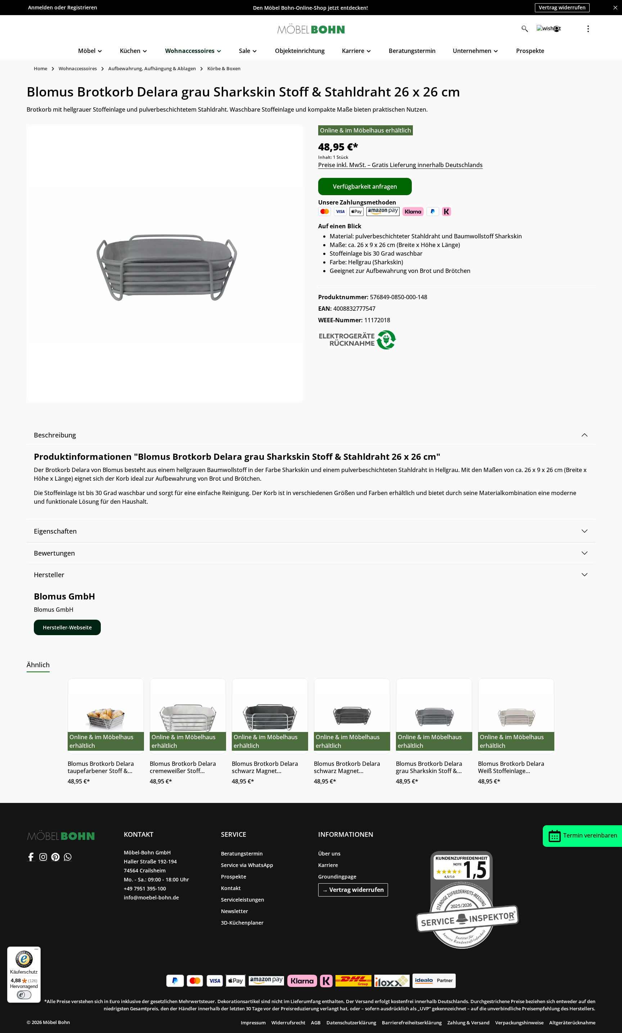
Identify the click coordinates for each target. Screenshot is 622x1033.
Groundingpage (337, 876)
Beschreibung (55, 435)
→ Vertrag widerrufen (353, 890)
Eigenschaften (55, 531)
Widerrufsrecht (288, 1022)
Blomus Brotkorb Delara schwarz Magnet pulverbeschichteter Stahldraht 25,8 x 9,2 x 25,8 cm (350, 767)
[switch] (24, 995)
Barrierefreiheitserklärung (412, 1022)
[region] (165, 263)
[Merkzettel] (540, 29)
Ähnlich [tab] (38, 664)
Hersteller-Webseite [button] (67, 627)
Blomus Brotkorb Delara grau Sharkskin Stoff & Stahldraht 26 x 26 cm (429, 767)
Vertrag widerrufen (562, 7)
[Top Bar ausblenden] (615, 8)
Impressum (253, 1022)
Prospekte (233, 876)
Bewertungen (54, 553)
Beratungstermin (242, 853)
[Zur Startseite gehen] (311, 29)
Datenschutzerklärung (351, 1022)
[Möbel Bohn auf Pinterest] (55, 857)
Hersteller (49, 574)
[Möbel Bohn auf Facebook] (31, 857)
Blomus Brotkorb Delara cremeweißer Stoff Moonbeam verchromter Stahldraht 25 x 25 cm (183, 767)
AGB (316, 1022)
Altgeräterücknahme (572, 1022)
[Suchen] (525, 29)
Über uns (329, 853)
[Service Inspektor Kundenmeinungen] (467, 898)
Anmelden (40, 7)
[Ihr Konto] (556, 29)
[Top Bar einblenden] (588, 29)
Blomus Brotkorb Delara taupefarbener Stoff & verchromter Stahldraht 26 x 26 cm (104, 767)
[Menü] (36, 951)
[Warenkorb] (572, 29)
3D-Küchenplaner (242, 922)
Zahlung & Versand (468, 1022)
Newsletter (234, 911)
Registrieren (82, 7)
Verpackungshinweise (519, 1022)
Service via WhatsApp (247, 865)
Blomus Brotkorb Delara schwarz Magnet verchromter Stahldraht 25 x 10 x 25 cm (268, 767)
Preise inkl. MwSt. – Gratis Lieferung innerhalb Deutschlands (400, 165)
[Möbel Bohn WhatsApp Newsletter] (67, 857)
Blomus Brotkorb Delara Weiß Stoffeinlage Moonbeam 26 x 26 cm (511, 767)
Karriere (328, 865)
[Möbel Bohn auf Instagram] (43, 857)
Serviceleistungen (242, 899)
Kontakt (231, 888)
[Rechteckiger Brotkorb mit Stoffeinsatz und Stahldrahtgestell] (165, 263)
